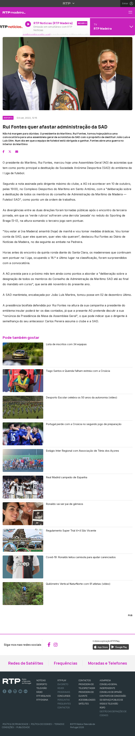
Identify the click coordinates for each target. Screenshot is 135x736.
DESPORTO (41, 684)
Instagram (15, 691)
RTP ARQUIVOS (43, 695)
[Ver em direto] (11, 27)
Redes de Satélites (25, 663)
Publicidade (23, 727)
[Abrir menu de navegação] (131, 12)
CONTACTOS (85, 680)
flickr (26, 691)
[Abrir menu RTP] (67, 3)
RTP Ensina (42, 699)
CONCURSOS (63, 695)
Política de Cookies (41, 724)
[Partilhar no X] (9, 152)
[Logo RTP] (17, 681)
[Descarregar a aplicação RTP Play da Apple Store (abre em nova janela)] (101, 647)
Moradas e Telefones (107, 663)
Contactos (63, 707)
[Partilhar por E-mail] (16, 152)
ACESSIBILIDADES (87, 699)
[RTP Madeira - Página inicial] (11, 12)
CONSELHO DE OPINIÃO (111, 692)
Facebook (5, 691)
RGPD (102, 707)
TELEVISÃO (41, 688)
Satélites (84, 703)
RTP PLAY (61, 680)
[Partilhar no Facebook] (3, 152)
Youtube (20, 691)
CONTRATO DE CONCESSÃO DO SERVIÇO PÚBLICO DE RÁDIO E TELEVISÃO (113, 699)
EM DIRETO (62, 684)
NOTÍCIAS (41, 680)
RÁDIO (39, 692)
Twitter (10, 691)
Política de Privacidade (15, 724)
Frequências (65, 663)
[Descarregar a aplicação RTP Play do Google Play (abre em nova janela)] (119, 647)
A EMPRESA (105, 680)
